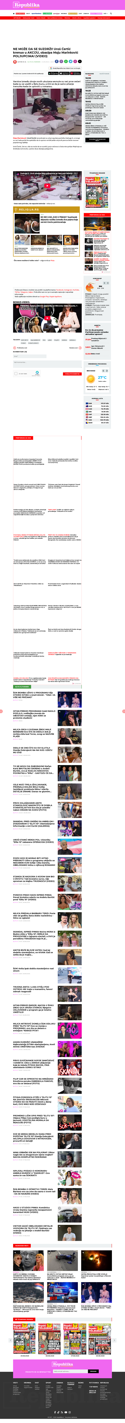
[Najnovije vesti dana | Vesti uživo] (47, 13)
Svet (80, 13)
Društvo (15, 1391)
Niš (88, 371)
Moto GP (49, 1397)
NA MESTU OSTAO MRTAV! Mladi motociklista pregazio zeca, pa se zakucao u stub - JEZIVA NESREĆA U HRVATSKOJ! (97, 95)
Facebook (59, 290)
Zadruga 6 (72, 340)
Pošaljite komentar (72, 374)
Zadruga (64, 340)
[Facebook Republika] (55, 1412)
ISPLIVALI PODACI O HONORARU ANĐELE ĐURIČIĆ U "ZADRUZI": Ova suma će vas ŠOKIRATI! (31, 1173)
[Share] (59, 693)
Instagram (68, 290)
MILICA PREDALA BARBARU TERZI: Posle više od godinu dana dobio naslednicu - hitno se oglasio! (34, 915)
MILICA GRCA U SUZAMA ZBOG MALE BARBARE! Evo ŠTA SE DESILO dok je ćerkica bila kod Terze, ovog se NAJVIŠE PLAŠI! (33, 733)
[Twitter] (80, 61)
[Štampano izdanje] (24, 1339)
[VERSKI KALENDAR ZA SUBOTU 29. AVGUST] (38, 240)
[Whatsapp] (66, 61)
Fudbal (48, 1386)
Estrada (16, 1272)
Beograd (16, 1387)
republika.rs (60, 1417)
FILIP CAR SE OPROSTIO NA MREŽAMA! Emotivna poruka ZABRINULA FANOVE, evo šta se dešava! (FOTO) (33, 1081)
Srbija (15, 1386)
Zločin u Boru (76, 18)
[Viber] (61, 61)
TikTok (17, 292)
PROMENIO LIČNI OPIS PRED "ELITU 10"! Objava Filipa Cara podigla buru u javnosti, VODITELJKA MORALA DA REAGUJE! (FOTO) (33, 1119)
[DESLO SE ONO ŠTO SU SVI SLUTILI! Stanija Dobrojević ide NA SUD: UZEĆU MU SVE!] (70, 755)
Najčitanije (104, 74)
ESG (79, 1387)
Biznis (81, 1383)
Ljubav (50, 340)
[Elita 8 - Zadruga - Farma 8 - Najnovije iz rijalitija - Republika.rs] (96, 13)
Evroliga (48, 1406)
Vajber (30, 292)
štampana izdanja (25, 1319)
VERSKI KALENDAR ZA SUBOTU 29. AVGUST (37, 249)
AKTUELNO (17, 18)
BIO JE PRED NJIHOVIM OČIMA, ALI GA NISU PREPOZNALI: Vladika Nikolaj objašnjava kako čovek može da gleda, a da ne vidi (22, 251)
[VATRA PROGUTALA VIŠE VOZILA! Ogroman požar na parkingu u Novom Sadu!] (96, 1260)
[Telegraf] (70, 61)
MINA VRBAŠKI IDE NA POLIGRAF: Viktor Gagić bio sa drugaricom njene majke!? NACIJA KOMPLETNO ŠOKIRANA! (34, 1154)
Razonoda (60, 1392)
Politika (15, 1389)
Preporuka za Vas (23, 438)
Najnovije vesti (21, 1246)
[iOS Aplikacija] (64, 73)
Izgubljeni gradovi (89, 18)
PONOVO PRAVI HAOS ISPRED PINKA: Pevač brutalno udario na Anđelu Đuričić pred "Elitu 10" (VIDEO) (34, 897)
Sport (48, 1383)
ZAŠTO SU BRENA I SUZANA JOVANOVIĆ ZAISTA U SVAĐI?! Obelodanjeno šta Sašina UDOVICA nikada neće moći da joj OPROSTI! (96, 84)
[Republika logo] (26, 5)
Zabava (86, 13)
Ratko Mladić (41, 18)
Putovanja (94, 1383)
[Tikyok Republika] (58, 1412)
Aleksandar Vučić (28, 18)
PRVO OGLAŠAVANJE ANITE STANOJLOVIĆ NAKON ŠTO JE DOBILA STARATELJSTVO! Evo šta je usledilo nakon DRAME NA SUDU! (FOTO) (32, 806)
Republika (104, 1383)
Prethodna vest (22, 348)
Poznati (23, 343)
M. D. (24, 62)
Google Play (44, 296)
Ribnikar (67, 18)
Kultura (59, 1391)
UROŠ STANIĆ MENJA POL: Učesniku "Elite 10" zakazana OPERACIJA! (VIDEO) (33, 841)
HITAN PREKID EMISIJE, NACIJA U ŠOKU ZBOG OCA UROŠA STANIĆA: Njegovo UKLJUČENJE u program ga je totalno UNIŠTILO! (33, 1008)
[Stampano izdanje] (97, 193)
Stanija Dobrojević (104, 18)
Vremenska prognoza (17, 1393)
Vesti (28, 13)
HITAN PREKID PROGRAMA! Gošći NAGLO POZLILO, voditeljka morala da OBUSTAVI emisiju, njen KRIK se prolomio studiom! (34, 714)
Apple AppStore (56, 296)
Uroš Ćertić (24, 340)
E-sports (49, 1404)
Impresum (103, 1386)
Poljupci (56, 340)
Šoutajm (48, 1402)
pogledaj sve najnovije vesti (97, 140)
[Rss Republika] (62, 1412)
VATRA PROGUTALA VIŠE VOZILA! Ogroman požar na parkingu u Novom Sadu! (95, 105)
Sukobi (37, 1389)
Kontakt (103, 1394)
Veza (44, 340)
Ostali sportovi (48, 1400)
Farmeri (70, 1389)
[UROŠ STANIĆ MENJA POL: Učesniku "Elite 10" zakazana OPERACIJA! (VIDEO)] (70, 847)
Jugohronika (51, 1272)
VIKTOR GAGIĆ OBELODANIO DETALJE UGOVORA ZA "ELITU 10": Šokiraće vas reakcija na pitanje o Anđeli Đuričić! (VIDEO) (33, 1229)
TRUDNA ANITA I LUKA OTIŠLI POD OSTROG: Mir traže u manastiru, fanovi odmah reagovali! (32, 989)
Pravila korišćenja (103, 1388)
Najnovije (89, 74)
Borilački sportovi (49, 1395)
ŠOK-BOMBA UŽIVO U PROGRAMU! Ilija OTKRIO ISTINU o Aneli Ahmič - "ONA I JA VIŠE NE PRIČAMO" (34, 695)
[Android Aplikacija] (53, 73)
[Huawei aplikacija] (75, 73)
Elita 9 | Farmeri (34, 62)
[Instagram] (75, 61)
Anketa (97, 325)
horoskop (97, 278)
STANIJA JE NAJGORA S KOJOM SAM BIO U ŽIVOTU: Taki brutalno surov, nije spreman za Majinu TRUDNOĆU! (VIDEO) (34, 878)
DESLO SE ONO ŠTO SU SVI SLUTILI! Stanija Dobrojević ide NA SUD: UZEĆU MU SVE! (32, 750)
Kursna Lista (97, 398)
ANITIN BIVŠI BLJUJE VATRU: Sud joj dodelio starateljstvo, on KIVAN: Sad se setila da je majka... (33, 952)
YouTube (76, 290)
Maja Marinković (35, 340)
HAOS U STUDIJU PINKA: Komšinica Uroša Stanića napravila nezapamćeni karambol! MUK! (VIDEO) (32, 1209)
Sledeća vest (73, 348)
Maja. (52, 260)
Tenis (47, 1392)
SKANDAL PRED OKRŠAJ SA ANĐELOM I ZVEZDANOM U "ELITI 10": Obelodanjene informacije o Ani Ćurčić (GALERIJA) (34, 823)
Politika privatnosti (103, 1398)
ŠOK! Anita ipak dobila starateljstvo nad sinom (33, 969)
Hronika (64, 13)
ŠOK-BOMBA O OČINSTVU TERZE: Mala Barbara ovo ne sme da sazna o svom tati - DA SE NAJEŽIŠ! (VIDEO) (34, 1191)
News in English (92, 1391)
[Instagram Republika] (70, 1412)
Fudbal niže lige (49, 1388)
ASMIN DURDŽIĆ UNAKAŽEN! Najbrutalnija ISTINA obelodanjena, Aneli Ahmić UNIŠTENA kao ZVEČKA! (34, 1044)
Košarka (48, 1391)
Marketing (103, 1396)
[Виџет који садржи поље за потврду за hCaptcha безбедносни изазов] (27, 373)
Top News (93, 1387)
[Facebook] (57, 61)
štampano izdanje (97, 173)
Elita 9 (15, 700)
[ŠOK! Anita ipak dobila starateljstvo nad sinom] (70, 975)
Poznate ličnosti (33, 343)
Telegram (24, 292)
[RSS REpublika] (66, 1412)
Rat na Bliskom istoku (55, 18)
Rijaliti (59, 1387)
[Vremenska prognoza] (90, 379)
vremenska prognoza (97, 364)
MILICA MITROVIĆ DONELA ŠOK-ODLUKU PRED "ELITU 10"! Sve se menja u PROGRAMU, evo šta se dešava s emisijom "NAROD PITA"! (34, 1027)
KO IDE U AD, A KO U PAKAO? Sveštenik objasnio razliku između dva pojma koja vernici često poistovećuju (59, 219)
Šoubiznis (60, 1389)
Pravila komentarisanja (105, 1391)
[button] (104, 283)
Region (37, 1387)
